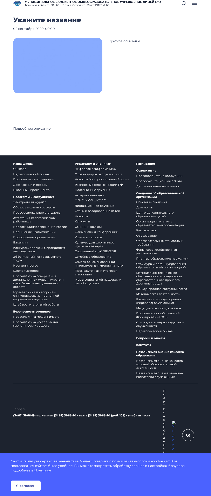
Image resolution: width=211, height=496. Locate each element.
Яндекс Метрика (94, 461)
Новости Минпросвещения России (40, 227)
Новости (81, 216)
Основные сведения (151, 202)
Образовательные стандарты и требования (159, 242)
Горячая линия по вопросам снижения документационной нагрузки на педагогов (36, 295)
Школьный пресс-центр (31, 190)
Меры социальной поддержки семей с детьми (98, 281)
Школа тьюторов (26, 271)
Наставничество (25, 265)
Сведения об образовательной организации (160, 195)
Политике (42, 470)
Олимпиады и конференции (96, 232)
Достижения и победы (30, 185)
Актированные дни (89, 195)
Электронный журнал (29, 202)
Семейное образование (93, 257)
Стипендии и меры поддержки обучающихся (160, 324)
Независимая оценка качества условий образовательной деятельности (159, 364)
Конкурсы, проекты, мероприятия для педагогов (39, 249)
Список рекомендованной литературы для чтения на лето (99, 263)
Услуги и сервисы (88, 237)
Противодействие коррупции (159, 176)
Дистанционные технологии (157, 186)
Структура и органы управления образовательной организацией (161, 265)
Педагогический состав (31, 174)
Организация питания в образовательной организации (160, 223)
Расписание (145, 164)
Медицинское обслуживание (158, 308)
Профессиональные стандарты (37, 212)
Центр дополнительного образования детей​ (155, 214)
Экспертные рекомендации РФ (99, 185)
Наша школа (23, 164)
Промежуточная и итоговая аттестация (96, 272)
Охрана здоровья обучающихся (98, 174)
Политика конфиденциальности (164, 436)
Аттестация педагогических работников (34, 219)
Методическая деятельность (157, 294)
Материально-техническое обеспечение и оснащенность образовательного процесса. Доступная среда (159, 278)
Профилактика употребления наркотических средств (36, 324)
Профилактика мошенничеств (36, 317)
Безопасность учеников (32, 311)
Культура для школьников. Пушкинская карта (95, 244)
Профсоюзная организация (34, 237)
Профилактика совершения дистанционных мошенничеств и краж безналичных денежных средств (38, 281)
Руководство (146, 230)
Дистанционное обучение (95, 206)
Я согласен (25, 486)
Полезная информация (92, 190)
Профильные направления (33, 179)
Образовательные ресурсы (34, 207)
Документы (144, 207)
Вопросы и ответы (150, 338)
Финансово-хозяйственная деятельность (156, 251)
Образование (146, 235)
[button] (183, 3)
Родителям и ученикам (93, 164)
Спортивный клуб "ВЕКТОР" (96, 251)
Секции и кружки (88, 227)
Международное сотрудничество (161, 289)
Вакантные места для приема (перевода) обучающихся (158, 301)
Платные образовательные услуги (162, 258)
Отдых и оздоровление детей (97, 211)
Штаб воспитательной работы (36, 304)
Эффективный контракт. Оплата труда (37, 258)
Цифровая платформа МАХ (95, 169)
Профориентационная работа (159, 181)
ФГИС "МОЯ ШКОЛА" (90, 200)
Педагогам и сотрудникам (33, 197)
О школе (19, 169)
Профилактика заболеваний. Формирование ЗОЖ (158, 315)
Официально (146, 170)
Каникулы (82, 221)
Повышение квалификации (34, 232)
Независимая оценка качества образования (160, 353)
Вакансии (20, 242)
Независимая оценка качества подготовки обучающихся (159, 375)
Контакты (143, 345)
